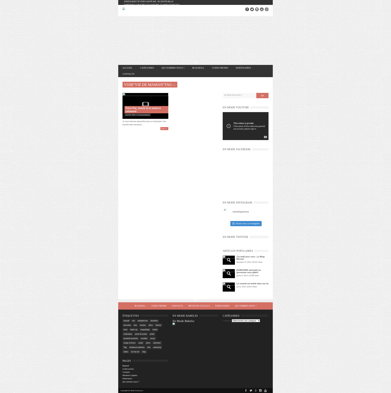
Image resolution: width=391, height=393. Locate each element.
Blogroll (198, 68)
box (135, 325)
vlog (144, 352)
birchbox (154, 321)
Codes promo (220, 68)
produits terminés (131, 338)
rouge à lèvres (129, 343)
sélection (157, 343)
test (148, 347)
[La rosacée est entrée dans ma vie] (229, 287)
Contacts (128, 74)
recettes (144, 338)
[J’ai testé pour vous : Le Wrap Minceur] (229, 260)
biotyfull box (143, 321)
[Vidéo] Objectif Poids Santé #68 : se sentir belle (148, 1)
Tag (125, 347)
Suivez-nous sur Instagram (247, 223)
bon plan (127, 325)
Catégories (227, 321)
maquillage (145, 330)
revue (152, 338)
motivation (128, 334)
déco (151, 325)
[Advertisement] (195, 39)
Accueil (127, 68)
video (126, 352)
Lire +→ (164, 129)
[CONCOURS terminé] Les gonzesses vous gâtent (248, 271)
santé (140, 343)
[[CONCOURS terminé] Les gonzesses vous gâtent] (229, 273)
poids (152, 334)
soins (148, 343)
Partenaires (243, 68)
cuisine (143, 325)
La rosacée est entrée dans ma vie (252, 283)
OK (262, 95)
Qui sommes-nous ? (173, 68)
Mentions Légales (199, 306)
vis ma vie (135, 352)
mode (155, 330)
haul (125, 330)
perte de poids (141, 334)
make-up (133, 330)
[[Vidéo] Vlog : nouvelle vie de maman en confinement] (145, 106)
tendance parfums (137, 347)
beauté (126, 321)
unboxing (157, 347)
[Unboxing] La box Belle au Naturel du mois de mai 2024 (151, 5)
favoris (158, 325)
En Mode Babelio (183, 321)
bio (133, 321)
